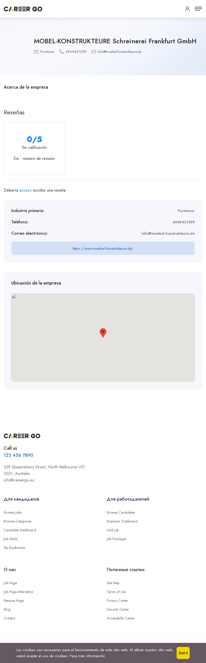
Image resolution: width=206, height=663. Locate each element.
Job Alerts (10, 538)
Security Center (118, 609)
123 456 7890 (18, 455)
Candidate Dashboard (20, 530)
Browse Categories (17, 521)
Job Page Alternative (18, 591)
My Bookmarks (14, 547)
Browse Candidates (121, 512)
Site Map (113, 582)
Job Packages (116, 538)
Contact (9, 618)
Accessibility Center (121, 618)
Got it (183, 652)
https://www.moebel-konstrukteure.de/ (103, 248)
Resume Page (14, 600)
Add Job (113, 530)
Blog (7, 609)
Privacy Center (117, 600)
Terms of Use (116, 591)
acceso (25, 190)
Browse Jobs (12, 512)
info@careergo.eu (19, 480)
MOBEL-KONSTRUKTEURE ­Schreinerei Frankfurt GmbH (115, 41)
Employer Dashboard (122, 521)
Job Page (10, 582)
